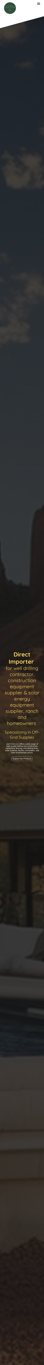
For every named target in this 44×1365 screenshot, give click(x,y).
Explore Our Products (22, 759)
